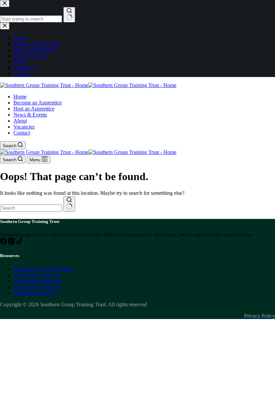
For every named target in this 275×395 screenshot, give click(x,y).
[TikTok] (19, 242)
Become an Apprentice (37, 102)
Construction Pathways (37, 281)
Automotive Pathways (36, 287)
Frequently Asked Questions (43, 269)
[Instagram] (12, 242)
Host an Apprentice (33, 108)
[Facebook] (4, 242)
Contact (21, 133)
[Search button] (69, 204)
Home (19, 96)
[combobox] (31, 208)
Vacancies (24, 127)
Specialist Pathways (34, 293)
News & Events (30, 114)
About (20, 121)
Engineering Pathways (37, 275)
